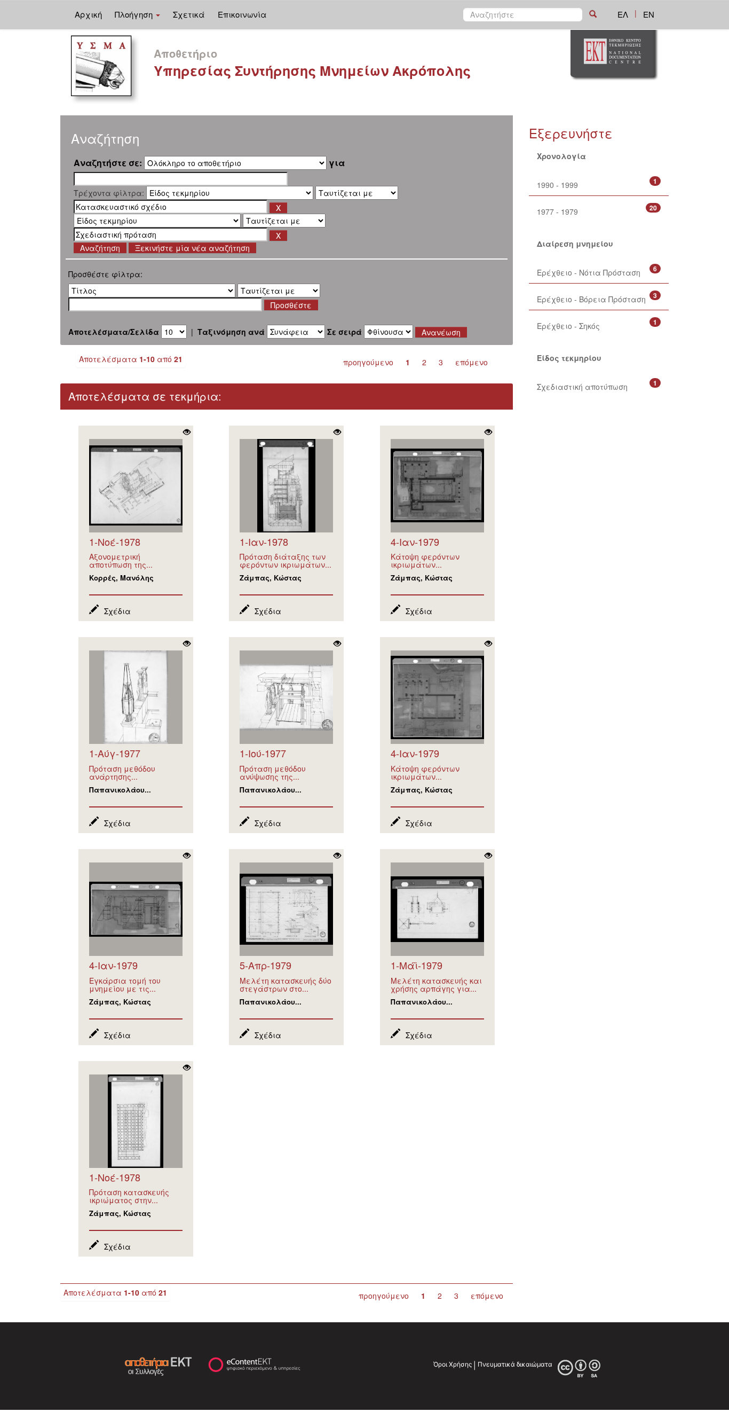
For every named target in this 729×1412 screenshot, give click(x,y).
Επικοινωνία (242, 14)
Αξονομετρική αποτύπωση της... (121, 560)
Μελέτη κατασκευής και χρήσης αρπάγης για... (436, 984)
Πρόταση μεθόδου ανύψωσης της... (273, 772)
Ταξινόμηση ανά (231, 331)
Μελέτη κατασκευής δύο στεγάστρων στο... (285, 984)
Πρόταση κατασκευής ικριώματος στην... (129, 1196)
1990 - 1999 (557, 184)
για (337, 163)
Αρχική (88, 14)
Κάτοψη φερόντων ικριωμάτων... (425, 560)
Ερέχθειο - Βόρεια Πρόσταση (591, 299)
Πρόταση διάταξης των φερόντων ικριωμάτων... (285, 560)
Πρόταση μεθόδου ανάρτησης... (122, 772)
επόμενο (471, 362)
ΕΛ (622, 14)
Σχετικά (189, 14)
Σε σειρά (344, 331)
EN (648, 14)
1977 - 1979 (557, 211)
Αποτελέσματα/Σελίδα (113, 331)
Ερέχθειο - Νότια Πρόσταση (588, 272)
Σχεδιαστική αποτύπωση (582, 386)
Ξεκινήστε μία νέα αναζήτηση (192, 247)
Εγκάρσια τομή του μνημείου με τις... (125, 984)
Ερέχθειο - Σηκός (568, 325)
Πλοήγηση (135, 14)
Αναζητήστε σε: (108, 163)
